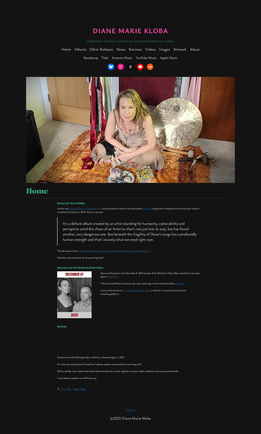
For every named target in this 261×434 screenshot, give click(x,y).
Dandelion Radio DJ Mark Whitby (85, 208)
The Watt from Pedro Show (137, 290)
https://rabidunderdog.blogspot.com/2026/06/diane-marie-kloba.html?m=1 (115, 251)
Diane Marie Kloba (130, 30)
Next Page (79, 389)
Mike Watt (112, 276)
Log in (130, 409)
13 (68, 389)
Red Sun (147, 208)
